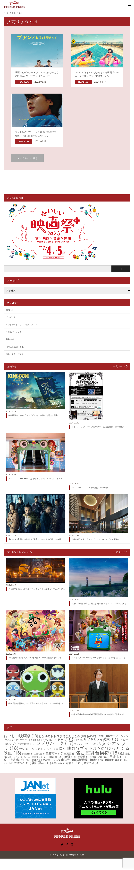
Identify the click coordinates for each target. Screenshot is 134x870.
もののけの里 (98, 736)
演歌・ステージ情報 (15, 354)
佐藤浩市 (39, 753)
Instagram (72, 844)
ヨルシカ (37, 749)
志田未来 (116, 757)
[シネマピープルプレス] (14, 5)
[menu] (129, 5)
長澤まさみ (58, 763)
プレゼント (11, 317)
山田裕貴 (54, 757)
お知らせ (10, 309)
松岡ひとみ (52, 760)
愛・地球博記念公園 (20, 760)
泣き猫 (101, 760)
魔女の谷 (91, 763)
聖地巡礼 (22, 763)
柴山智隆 (67, 760)
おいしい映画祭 (21, 735)
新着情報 (10, 339)
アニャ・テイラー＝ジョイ (21, 739)
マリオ (23, 748)
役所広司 (99, 757)
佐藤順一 (54, 753)
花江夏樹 (41, 763)
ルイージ (52, 748)
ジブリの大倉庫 (22, 744)
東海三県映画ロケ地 (15, 346)
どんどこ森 (75, 736)
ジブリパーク (54, 743)
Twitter (62, 844)
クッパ (78, 739)
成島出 (41, 760)
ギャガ (65, 739)
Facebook (67, 844)
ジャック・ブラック (85, 744)
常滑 (85, 757)
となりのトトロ (52, 736)
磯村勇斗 (116, 760)
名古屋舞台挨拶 (97, 752)
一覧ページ (119, 366)
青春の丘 (74, 763)
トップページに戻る (27, 158)
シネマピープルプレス (59, 855)
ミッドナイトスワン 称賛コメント (21, 324)
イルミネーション (46, 739)
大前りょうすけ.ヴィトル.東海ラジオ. (26, 757)
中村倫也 (27, 753)
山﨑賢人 (70, 757)
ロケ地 (69, 748)
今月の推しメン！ (14, 332)
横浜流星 (85, 760)
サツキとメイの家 (100, 739)
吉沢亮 (69, 753)
